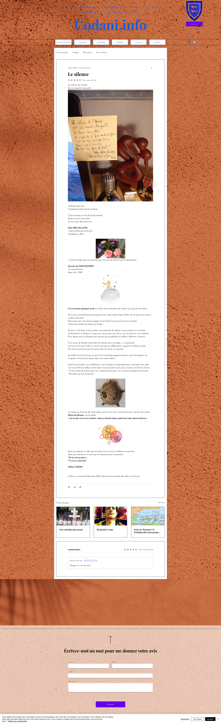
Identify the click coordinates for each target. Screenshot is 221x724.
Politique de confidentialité (17, 721)
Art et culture (101, 52)
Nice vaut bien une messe (71, 529)
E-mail (70, 671)
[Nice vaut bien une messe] (73, 516)
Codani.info (110, 24)
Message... (72, 681)
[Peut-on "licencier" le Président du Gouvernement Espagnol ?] (147, 516)
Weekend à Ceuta (105, 529)
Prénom (71, 662)
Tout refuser (197, 719)
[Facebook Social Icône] (191, 42)
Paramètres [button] (185, 719)
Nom (114, 662)
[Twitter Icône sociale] (194, 42)
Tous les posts (62, 52)
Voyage (76, 52)
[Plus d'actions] (151, 67)
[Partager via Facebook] (69, 487)
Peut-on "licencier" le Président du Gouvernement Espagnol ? (147, 531)
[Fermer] (218, 719)
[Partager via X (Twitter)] (75, 487)
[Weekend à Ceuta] (110, 516)
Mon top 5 (87, 52)
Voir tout (161, 502)
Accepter (210, 719)
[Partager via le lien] (80, 487)
